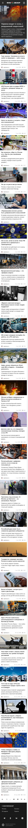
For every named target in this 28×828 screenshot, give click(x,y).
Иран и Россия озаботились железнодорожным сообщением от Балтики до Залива (12, 619)
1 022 (24, 794)
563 (25, 598)
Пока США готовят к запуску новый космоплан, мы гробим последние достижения (12, 653)
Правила (16, 811)
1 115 (24, 316)
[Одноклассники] (10, 818)
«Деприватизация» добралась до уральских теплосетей (12, 782)
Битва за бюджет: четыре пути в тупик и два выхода (11, 590)
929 (25, 510)
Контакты (16, 808)
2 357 (24, 570)
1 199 (24, 442)
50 (21, 799)
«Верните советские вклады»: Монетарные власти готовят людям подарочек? (12, 304)
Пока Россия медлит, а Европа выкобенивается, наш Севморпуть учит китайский (12, 717)
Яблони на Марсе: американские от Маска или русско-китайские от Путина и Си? (12, 399)
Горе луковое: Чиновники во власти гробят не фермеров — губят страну (13, 57)
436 (25, 540)
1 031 (24, 251)
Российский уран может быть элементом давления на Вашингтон (12, 530)
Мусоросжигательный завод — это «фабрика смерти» (12, 272)
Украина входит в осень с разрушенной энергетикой (12, 25)
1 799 (24, 101)
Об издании (5, 811)
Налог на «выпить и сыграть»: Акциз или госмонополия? (13, 121)
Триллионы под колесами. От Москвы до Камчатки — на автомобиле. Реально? (11, 498)
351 (25, 378)
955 (25, 67)
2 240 (24, 762)
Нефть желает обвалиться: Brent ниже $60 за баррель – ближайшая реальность (12, 367)
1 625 (24, 191)
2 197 (24, 165)
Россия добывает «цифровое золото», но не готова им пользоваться (10, 463)
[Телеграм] (4, 818)
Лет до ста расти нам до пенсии (11, 184)
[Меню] (2, 2)
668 (25, 222)
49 (17, 799)
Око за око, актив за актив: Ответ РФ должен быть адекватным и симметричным (13, 242)
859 (25, 730)
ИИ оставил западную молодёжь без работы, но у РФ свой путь (13, 336)
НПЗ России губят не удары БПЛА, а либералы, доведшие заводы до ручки (13, 88)
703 (25, 346)
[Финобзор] (13, 3)
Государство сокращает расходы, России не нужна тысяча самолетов (12, 560)
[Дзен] (22, 818)
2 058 (24, 664)
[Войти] (24, 2)
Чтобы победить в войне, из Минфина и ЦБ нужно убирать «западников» (11, 751)
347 (25, 410)
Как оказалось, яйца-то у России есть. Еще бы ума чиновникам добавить (11, 154)
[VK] (16, 818)
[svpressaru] (2, 67)
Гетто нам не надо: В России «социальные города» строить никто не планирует (13, 685)
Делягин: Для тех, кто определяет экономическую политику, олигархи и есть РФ (12, 431)
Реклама (4, 808)
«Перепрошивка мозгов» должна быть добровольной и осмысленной (13, 211)
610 (25, 133)
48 (14, 799)
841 (25, 478)
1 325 (24, 284)
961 (25, 632)
